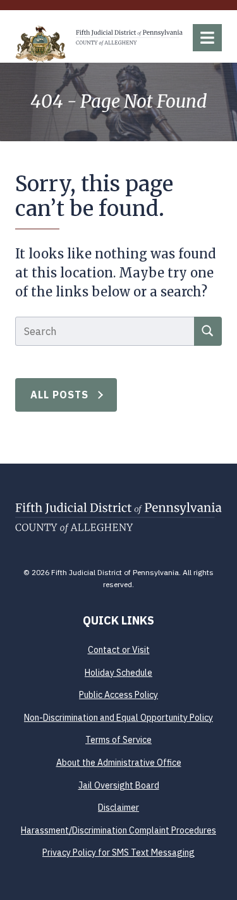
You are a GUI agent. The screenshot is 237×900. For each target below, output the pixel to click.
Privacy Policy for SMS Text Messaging (118, 852)
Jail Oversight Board (118, 785)
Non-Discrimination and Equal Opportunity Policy (118, 717)
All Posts (59, 394)
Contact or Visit (119, 650)
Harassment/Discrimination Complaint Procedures (118, 830)
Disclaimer (118, 807)
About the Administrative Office (118, 762)
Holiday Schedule (118, 672)
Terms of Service (118, 739)
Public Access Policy (118, 694)
